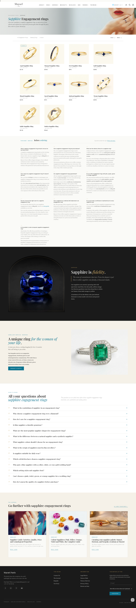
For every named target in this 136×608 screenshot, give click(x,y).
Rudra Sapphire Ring (51, 127)
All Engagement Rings (22, 37)
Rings (48, 5)
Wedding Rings (33, 37)
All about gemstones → (121, 506)
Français (6, 601)
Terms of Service (85, 581)
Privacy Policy (84, 583)
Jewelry (41, 5)
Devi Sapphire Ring (75, 66)
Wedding (85, 5)
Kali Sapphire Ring (100, 66)
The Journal (57, 578)
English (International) (18, 601)
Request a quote (16, 368)
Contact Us (57, 575)
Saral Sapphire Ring (51, 97)
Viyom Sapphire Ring (101, 97)
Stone (111, 37)
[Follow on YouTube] (21, 588)
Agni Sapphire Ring (26, 66)
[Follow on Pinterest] (16, 588)
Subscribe (115, 593)
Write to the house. (111, 140)
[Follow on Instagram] (10, 588)
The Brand (93, 5)
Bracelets (63, 5)
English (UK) (31, 601)
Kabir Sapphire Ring (26, 127)
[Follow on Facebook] (5, 588)
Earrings (55, 5)
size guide (46, 206)
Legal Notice (84, 575)
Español (39, 601)
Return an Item (84, 586)
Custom (42, 37)
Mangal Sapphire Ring (51, 66)
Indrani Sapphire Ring (76, 97)
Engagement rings (13, 15)
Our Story (56, 583)
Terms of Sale (84, 578)
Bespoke (56, 581)
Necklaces (72, 5)
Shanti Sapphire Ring (27, 97)
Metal (118, 37)
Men (79, 5)
